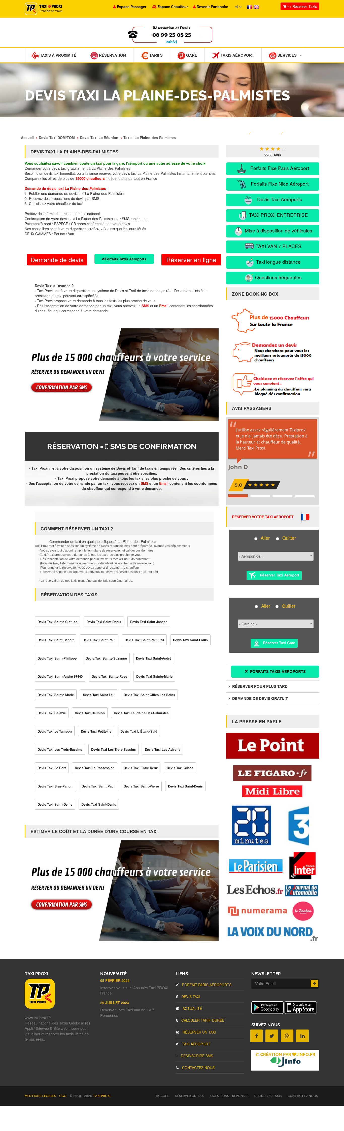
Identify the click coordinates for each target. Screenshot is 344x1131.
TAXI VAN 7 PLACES (277, 246)
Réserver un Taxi (199, 1032)
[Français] (250, 6)
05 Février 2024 (114, 980)
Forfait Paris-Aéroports (206, 984)
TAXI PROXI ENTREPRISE (278, 214)
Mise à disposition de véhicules (278, 230)
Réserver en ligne (191, 259)
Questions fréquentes (278, 277)
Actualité (192, 1008)
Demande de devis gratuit (259, 698)
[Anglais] (256, 6)
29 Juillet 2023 (114, 1002)
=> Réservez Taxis (301, 6)
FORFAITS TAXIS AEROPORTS (277, 671)
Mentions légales (41, 1096)
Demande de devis (57, 259)
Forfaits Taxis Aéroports (125, 258)
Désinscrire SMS (196, 1055)
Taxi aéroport (195, 1043)
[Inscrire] (314, 983)
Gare (191, 55)
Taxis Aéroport (237, 55)
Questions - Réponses (229, 1096)
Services (287, 55)
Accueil (162, 1096)
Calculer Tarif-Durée (202, 1020)
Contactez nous (198, 1067)
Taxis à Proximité (57, 55)
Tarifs (155, 55)
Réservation (112, 55)
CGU (63, 1096)
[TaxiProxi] (40, 1007)
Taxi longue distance (278, 261)
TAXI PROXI (101, 1096)
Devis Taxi (190, 996)
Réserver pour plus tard (259, 686)
